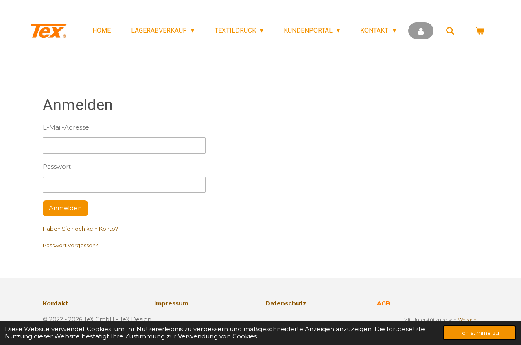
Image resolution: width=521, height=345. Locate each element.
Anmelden (65, 208)
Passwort (57, 166)
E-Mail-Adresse (66, 127)
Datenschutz (285, 303)
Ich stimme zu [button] (479, 333)
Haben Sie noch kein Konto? (80, 228)
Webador (468, 320)
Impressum (171, 303)
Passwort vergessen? (70, 245)
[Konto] (420, 30)
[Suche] (450, 30)
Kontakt (55, 303)
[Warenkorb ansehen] (480, 30)
